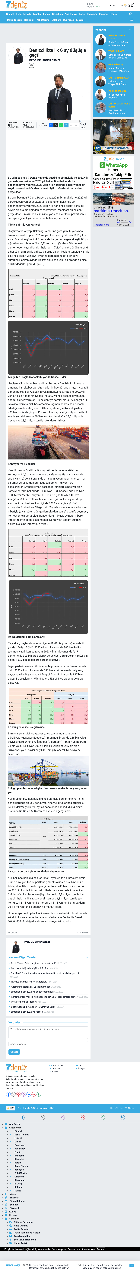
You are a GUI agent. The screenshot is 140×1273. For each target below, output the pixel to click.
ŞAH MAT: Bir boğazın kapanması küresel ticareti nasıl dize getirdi (45, 973)
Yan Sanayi (71, 14)
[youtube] (82, 1117)
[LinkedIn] (28, 1094)
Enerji (82, 14)
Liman (46, 14)
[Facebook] (8, 1094)
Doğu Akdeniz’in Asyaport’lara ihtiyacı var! (32, 1006)
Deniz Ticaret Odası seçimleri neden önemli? (34, 963)
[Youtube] (33, 1094)
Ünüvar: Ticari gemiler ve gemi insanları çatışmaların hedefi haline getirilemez (102, 1266)
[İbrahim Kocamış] (100, 94)
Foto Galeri (58, 1065)
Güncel (10, 14)
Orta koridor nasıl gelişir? (24, 1001)
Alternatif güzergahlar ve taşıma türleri (31, 986)
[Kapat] (138, 1249)
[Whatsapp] (39, 1094)
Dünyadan (68, 20)
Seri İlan (13, 1204)
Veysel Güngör (116, 51)
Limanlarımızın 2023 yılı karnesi (27, 1011)
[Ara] (131, 14)
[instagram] (62, 1117)
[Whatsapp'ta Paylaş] (61, 125)
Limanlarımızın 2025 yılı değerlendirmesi (32, 991)
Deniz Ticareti (23, 14)
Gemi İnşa (57, 14)
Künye (55, 1072)
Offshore (56, 20)
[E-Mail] (31, 65)
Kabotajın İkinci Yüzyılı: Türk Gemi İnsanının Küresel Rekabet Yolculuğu (117, 83)
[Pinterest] (18, 1094)
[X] (13, 1094)
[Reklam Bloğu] (113, 136)
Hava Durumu (21, 1225)
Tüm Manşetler (22, 1236)
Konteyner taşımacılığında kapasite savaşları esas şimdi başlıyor (44, 996)
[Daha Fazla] (66, 125)
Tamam (100, 1249)
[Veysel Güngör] (100, 54)
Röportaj (103, 14)
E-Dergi (80, 20)
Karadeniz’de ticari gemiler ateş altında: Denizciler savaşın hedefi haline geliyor (49, 1266)
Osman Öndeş (115, 64)
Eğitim (113, 14)
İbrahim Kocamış (117, 91)
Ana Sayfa (14, 1124)
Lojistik (37, 14)
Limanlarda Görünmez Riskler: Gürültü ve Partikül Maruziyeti (119, 56)
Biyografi (14, 1208)
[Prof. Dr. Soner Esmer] (17, 55)
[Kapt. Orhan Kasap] (100, 80)
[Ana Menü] (131, 20)
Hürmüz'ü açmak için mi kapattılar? (29, 981)
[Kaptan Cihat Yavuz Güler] (100, 107)
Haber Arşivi (20, 1243)
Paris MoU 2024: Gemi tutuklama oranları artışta (117, 112)
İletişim (81, 1068)
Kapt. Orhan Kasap (118, 78)
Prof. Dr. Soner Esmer (45, 60)
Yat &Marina (43, 20)
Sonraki (81, 932)
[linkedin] (122, 1117)
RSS (12, 1108)
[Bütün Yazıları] (87, 957)
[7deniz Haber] (16, 5)
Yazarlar (56, 1068)
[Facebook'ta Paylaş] (51, 125)
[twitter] (42, 1117)
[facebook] (22, 1117)
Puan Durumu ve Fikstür (27, 1232)
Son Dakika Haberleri (25, 1239)
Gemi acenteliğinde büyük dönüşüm (29, 968)
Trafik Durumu (21, 1229)
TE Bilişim (129, 1108)
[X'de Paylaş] (55, 125)
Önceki (14, 932)
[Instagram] (23, 1094)
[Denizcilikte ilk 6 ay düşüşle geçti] (48, 95)
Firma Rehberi (17, 1201)
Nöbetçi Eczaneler (23, 1222)
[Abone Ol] (84, 124)
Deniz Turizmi (14, 20)
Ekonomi (92, 14)
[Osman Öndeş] (100, 67)
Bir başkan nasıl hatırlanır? (116, 96)
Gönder (14, 1051)
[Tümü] (130, 29)
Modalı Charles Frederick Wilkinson (118, 69)
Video (81, 1065)
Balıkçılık (29, 20)
